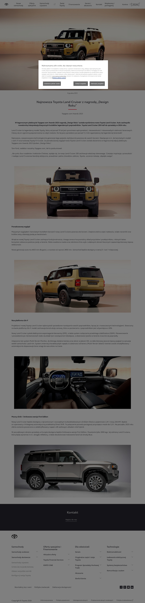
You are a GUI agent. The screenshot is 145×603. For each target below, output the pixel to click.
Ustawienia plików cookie (52, 83)
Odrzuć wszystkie (80, 83)
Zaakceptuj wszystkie (97, 83)
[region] (73, 74)
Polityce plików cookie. (59, 78)
